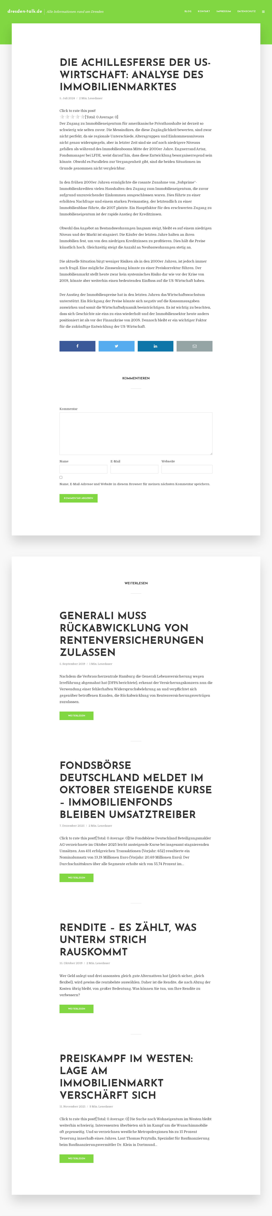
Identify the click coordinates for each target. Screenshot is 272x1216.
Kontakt (204, 11)
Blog (187, 11)
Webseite (168, 461)
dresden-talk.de (24, 11)
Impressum (223, 11)
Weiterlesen (76, 716)
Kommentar (69, 408)
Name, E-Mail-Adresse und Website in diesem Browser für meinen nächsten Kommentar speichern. (135, 484)
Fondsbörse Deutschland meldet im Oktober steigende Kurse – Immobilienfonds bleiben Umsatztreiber (136, 790)
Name (64, 461)
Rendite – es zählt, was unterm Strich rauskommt (128, 940)
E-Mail (115, 461)
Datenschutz (246, 11)
